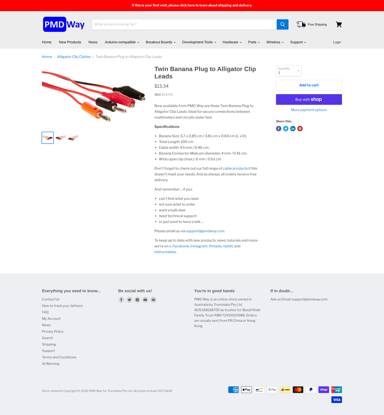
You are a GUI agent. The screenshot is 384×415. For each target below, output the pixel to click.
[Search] (282, 24)
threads (215, 246)
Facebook (180, 246)
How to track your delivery (62, 306)
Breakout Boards (159, 42)
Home (47, 42)
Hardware (231, 42)
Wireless (273, 42)
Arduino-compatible (121, 42)
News (93, 42)
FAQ (45, 312)
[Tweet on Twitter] (285, 128)
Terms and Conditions (59, 357)
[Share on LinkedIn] (293, 128)
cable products (235, 168)
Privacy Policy (53, 332)
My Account (51, 319)
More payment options (309, 110)
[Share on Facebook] (278, 128)
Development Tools (198, 42)
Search (47, 338)
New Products (70, 42)
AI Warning (50, 364)
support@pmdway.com (205, 231)
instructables (165, 252)
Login (337, 42)
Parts (252, 42)
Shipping (49, 344)
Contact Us (51, 299)
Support (297, 42)
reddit (228, 246)
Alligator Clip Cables (74, 57)
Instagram (199, 246)
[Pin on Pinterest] (300, 128)
